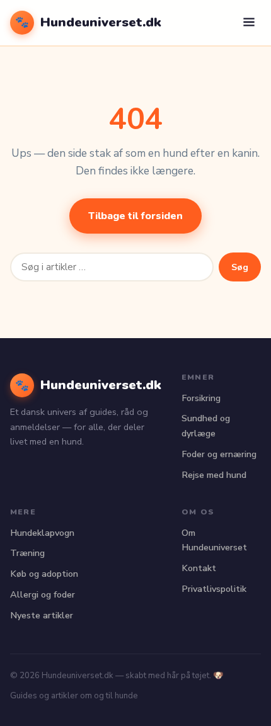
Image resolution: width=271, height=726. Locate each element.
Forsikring (201, 398)
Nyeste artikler (41, 615)
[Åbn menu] (249, 23)
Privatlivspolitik (214, 588)
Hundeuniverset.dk (88, 22)
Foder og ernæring (219, 454)
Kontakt (199, 568)
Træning (27, 553)
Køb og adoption (44, 573)
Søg (239, 267)
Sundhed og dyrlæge (206, 426)
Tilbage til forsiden (135, 216)
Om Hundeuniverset (214, 540)
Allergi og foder (42, 594)
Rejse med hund (214, 474)
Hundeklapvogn (42, 532)
